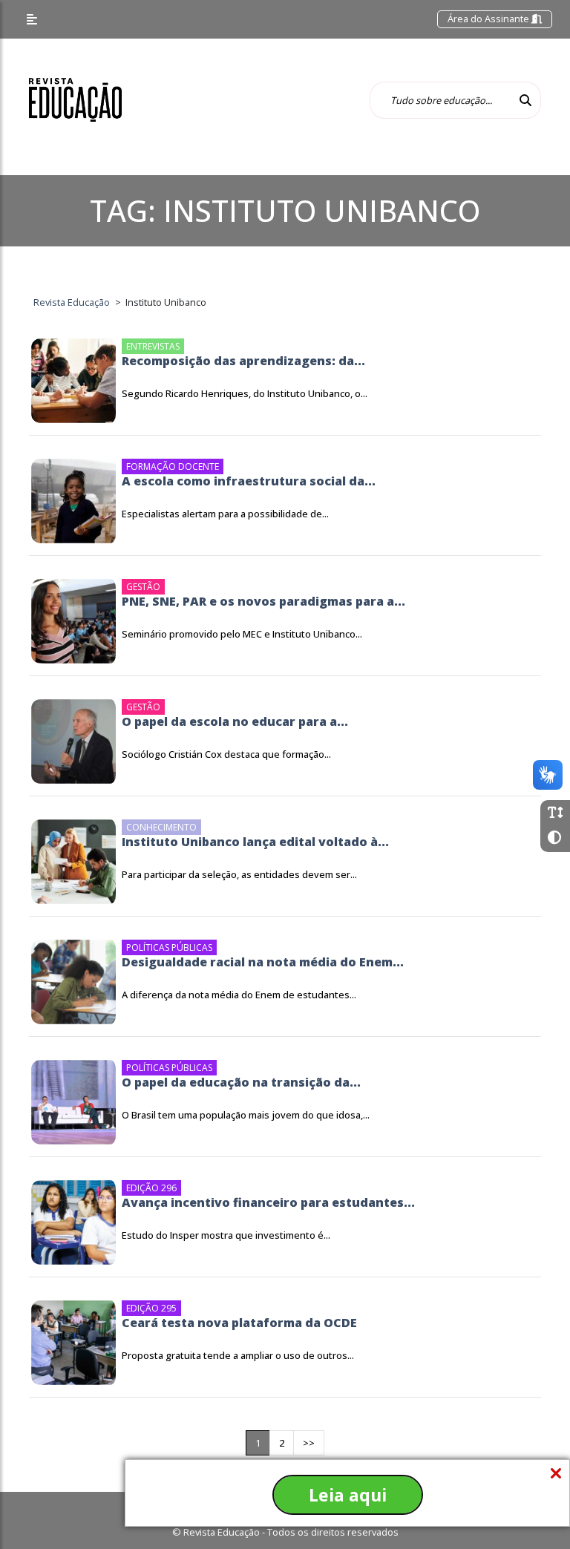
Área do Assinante (489, 18)
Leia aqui (348, 1495)
